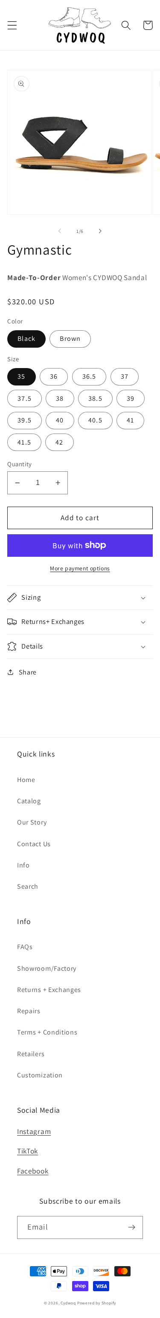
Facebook (33, 1171)
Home (26, 779)
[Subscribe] (132, 1227)
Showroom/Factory (46, 968)
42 (59, 442)
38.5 (95, 398)
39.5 (24, 420)
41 (130, 420)
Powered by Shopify (96, 1303)
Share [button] (28, 672)
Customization (40, 1075)
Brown (70, 338)
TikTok (27, 1151)
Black (26, 338)
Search (27, 886)
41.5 (24, 442)
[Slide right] (100, 231)
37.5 (24, 398)
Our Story (32, 822)
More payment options (80, 568)
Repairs (29, 1010)
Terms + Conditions (47, 1032)
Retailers (30, 1053)
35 (21, 376)
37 (124, 376)
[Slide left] (59, 231)
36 (54, 376)
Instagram (34, 1131)
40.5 (95, 420)
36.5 (89, 376)
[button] (12, 25)
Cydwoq (68, 1303)
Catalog (29, 800)
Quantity (19, 464)
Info (23, 865)
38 (60, 398)
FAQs (25, 946)
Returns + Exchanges (49, 989)
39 (130, 398)
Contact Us (34, 843)
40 (60, 420)
